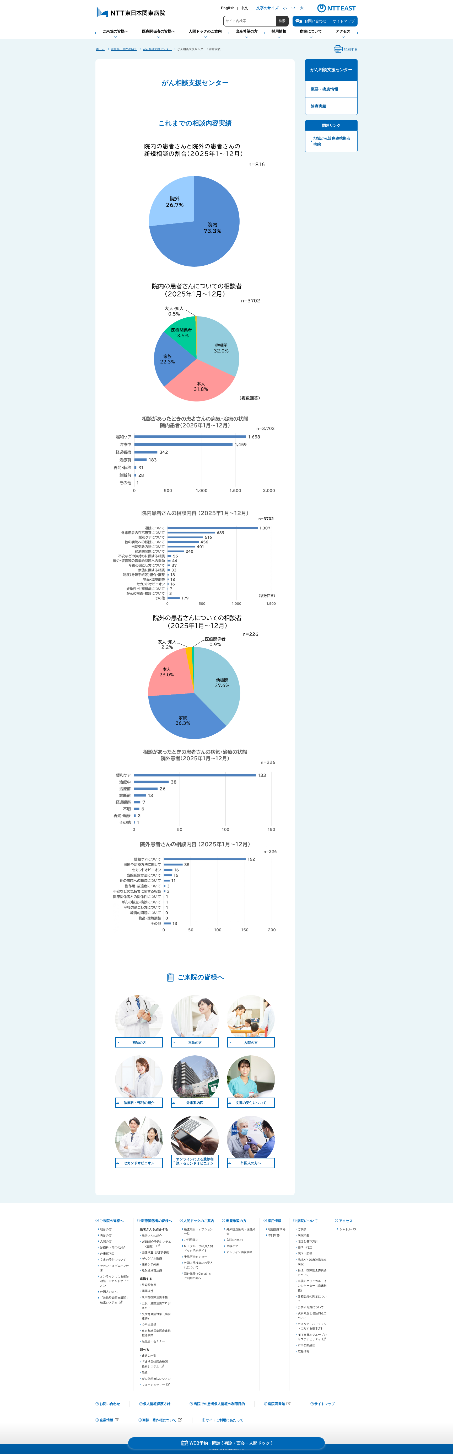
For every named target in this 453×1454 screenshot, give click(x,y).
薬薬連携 (147, 1290)
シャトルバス (348, 1229)
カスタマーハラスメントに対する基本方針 (312, 1326)
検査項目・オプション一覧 (198, 1232)
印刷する (345, 50)
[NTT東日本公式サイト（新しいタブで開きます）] (336, 11)
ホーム (100, 49)
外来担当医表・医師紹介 (240, 1232)
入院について (235, 1239)
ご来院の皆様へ (111, 1221)
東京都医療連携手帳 (155, 1297)
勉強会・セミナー (153, 1341)
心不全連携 (149, 1324)
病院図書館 (279, 1404)
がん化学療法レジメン (156, 1378)
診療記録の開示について (312, 1299)
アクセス (346, 1221)
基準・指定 (305, 1247)
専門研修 (274, 1235)
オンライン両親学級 (239, 1252)
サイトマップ (344, 21)
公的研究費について (311, 1307)
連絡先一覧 (149, 1355)
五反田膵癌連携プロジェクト (156, 1305)
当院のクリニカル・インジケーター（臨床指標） (312, 1285)
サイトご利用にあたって (224, 1420)
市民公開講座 (306, 1345)
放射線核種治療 (152, 1270)
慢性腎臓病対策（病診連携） (156, 1316)
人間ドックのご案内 (199, 1221)
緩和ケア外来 (150, 1264)
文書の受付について (251, 1103)
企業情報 (109, 1420)
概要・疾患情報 (324, 89)
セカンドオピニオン (139, 1163)
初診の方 (139, 1043)
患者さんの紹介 (152, 1235)
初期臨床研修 (276, 1229)
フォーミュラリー (156, 1385)
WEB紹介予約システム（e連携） (156, 1244)
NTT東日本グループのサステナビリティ (312, 1337)
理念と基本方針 (308, 1241)
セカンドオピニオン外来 (114, 1268)
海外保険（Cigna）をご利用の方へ (198, 1276)
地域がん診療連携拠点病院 (332, 141)
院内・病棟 (305, 1253)
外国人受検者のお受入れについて (198, 1265)
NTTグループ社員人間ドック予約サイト (198, 1248)
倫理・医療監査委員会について (312, 1272)
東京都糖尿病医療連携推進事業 (156, 1333)
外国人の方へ (251, 1163)
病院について (307, 1221)
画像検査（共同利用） (156, 1252)
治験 (145, 1372)
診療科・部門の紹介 (124, 49)
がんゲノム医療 (152, 1258)
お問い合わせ (110, 1404)
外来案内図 (194, 1103)
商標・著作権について (162, 1420)
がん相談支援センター (157, 49)
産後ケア (232, 1246)
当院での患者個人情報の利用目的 (219, 1404)
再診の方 (195, 1043)
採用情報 (274, 1221)
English (228, 8)
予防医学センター (195, 1256)
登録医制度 (149, 1284)
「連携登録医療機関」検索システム (115, 1300)
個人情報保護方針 (156, 1404)
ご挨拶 (302, 1229)
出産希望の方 (236, 1221)
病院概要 (303, 1235)
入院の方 (251, 1043)
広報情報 (303, 1351)
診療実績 (318, 106)
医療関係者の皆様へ (156, 1221)
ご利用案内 (191, 1239)
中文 (244, 8)
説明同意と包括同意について (312, 1315)
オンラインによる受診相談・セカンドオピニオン (195, 1161)
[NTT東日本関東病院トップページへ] (131, 17)
